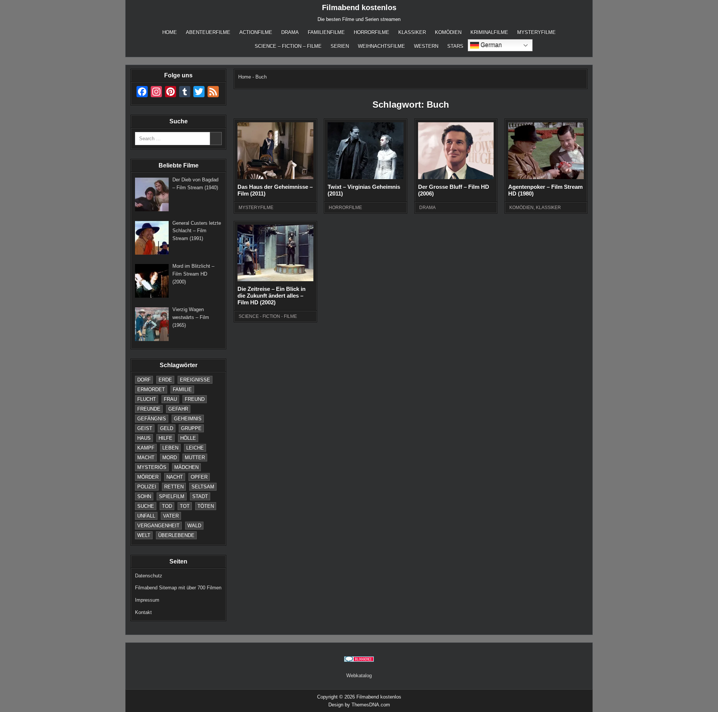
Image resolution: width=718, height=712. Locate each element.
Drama (290, 32)
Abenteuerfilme (208, 32)
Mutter (195, 457)
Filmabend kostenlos (359, 7)
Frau (170, 399)
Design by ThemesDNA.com (359, 705)
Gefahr (178, 409)
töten (205, 506)
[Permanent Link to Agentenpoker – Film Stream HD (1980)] (546, 150)
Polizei (146, 487)
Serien (340, 46)
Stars (455, 46)
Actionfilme (255, 32)
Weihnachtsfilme (381, 46)
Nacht (174, 477)
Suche (145, 506)
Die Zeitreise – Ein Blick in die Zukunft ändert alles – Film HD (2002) (271, 296)
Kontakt (143, 612)
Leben (170, 448)
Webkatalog (359, 675)
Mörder (148, 477)
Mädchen (186, 467)
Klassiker (412, 32)
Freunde (148, 409)
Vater (171, 516)
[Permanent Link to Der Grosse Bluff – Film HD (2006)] (456, 150)
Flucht (146, 399)
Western (426, 46)
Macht (145, 457)
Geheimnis (188, 418)
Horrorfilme (371, 32)
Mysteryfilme (536, 32)
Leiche (195, 448)
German (490, 45)
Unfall (146, 516)
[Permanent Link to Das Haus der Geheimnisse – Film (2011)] (275, 150)
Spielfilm (171, 496)
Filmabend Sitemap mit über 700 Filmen (178, 587)
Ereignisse (195, 380)
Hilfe (165, 438)
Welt (143, 535)
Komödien (448, 32)
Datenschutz (148, 575)
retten (174, 487)
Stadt (200, 496)
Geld (166, 428)
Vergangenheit (158, 525)
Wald (194, 525)
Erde (165, 380)
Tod (167, 506)
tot (185, 506)
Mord (169, 457)
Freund (195, 399)
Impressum (147, 600)
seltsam (202, 487)
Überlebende (176, 535)
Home (169, 32)
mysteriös (151, 467)
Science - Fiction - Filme (268, 316)
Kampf (145, 448)
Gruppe (191, 428)
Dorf (144, 380)
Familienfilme (326, 32)
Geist (144, 428)
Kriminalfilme (489, 32)
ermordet (151, 389)
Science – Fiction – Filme (288, 46)
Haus (144, 438)
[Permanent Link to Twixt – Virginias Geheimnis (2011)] (365, 150)
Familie (182, 389)
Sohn (144, 496)
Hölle (188, 438)
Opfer (199, 477)
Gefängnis (151, 418)
